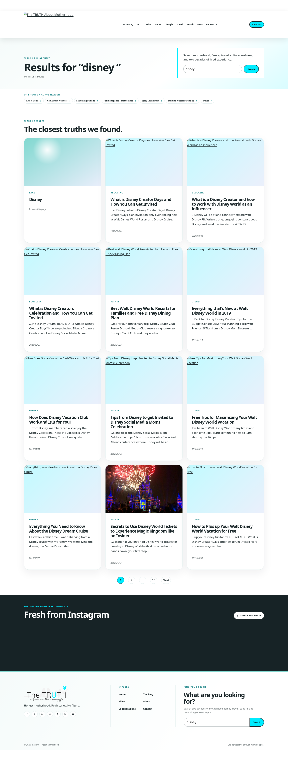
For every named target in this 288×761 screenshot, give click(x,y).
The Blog (148, 694)
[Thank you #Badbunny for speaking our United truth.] (123, 642)
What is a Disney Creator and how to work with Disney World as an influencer (223, 204)
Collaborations (127, 708)
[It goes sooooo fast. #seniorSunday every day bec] (244, 642)
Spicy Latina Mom (152, 100)
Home (158, 24)
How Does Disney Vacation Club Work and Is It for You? (58, 419)
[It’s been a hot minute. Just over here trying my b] (164, 642)
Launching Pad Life (87, 100)
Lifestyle (168, 24)
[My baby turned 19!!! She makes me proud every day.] (43, 642)
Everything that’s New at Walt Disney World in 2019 (220, 310)
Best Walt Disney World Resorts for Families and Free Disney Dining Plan (143, 313)
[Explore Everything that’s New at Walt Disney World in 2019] (225, 271)
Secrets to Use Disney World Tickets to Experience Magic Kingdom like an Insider (143, 531)
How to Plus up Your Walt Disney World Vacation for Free (222, 528)
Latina (148, 24)
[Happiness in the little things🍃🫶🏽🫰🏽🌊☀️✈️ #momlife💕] (83, 642)
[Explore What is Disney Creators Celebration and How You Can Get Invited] (62, 271)
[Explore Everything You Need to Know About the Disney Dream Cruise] (62, 489)
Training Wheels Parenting (182, 100)
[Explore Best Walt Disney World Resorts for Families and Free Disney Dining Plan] (144, 271)
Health (190, 24)
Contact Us (211, 24)
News (200, 24)
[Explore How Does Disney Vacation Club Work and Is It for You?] (62, 380)
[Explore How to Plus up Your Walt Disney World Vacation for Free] (225, 489)
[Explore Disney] (62, 162)
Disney (35, 199)
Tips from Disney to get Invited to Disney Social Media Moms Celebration (141, 422)
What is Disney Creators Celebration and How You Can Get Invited (60, 313)
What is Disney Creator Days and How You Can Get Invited (140, 201)
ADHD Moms (34, 100)
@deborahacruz (249, 615)
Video (121, 701)
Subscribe (257, 24)
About (146, 701)
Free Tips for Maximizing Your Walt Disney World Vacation (224, 419)
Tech (139, 24)
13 (153, 580)
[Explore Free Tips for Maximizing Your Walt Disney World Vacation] (225, 380)
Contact (147, 708)
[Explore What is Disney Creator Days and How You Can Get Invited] (144, 162)
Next (166, 580)
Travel (180, 24)
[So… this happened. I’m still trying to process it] (204, 642)
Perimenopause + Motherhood (120, 100)
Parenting (128, 24)
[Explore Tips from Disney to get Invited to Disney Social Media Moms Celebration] (144, 380)
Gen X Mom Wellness (59, 100)
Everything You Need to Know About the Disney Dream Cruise (58, 528)
